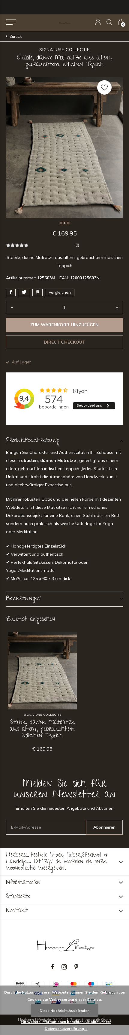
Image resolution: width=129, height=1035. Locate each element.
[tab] (64, 440)
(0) (76, 245)
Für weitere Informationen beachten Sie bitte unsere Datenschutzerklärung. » (66, 1025)
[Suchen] (109, 22)
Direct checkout (64, 342)
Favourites (104, 87)
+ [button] (117, 307)
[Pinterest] (76, 966)
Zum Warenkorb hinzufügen (64, 324)
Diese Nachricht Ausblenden (64, 1010)
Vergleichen (60, 292)
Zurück (16, 36)
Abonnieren (104, 827)
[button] (11, 22)
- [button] (12, 307)
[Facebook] (52, 966)
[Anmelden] (97, 22)
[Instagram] (64, 966)
